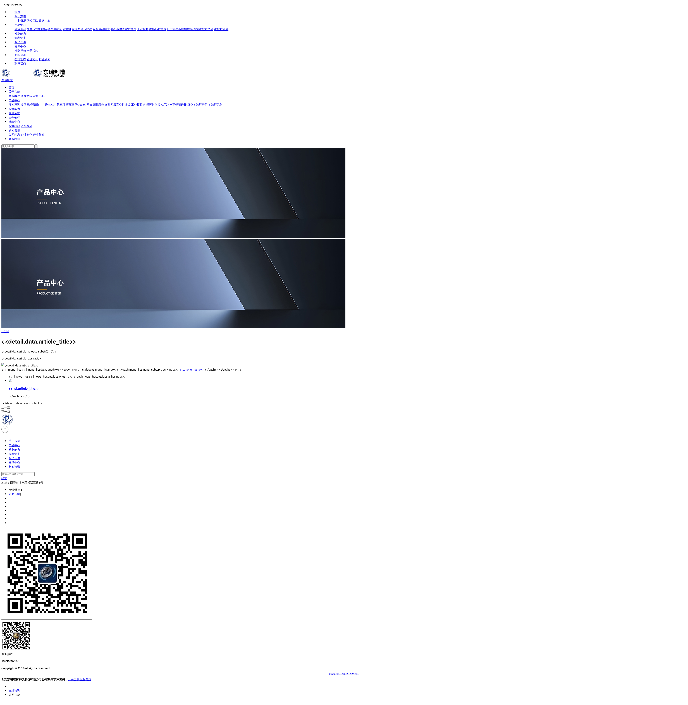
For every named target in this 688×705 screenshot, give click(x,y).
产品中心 (20, 25)
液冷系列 (20, 29)
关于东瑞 (20, 16)
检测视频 (20, 51)
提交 (4, 478)
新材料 (67, 29)
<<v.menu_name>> (192, 369)
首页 (17, 12)
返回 (5, 331)
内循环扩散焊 (157, 29)
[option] (344, 193)
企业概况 (20, 20)
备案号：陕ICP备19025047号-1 (344, 673)
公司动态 (20, 59)
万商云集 (14, 494)
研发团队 (32, 20)
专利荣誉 (20, 38)
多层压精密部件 (37, 29)
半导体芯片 (54, 29)
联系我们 (20, 63)
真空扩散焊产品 (203, 29)
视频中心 (20, 46)
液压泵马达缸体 (82, 29)
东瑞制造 (7, 80)
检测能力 (20, 33)
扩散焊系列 (221, 29)
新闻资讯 (20, 55)
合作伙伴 (20, 42)
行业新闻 (44, 59)
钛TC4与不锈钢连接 (180, 29)
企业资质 (85, 679)
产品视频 (32, 51)
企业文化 (32, 59)
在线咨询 (14, 690)
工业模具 (143, 29)
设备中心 (44, 20)
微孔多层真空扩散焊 (123, 29)
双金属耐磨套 (101, 29)
